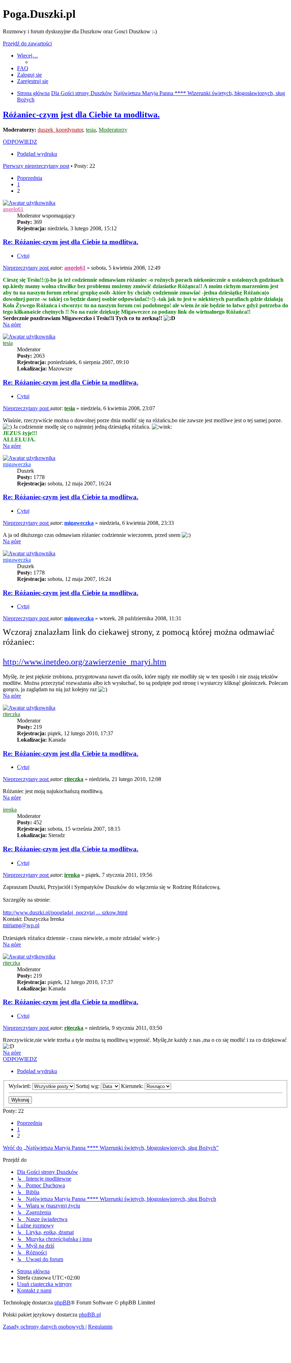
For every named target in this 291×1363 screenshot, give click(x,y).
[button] (29, 178)
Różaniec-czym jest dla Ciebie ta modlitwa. (81, 114)
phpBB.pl (90, 1315)
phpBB (62, 1302)
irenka (10, 810)
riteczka (11, 714)
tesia (91, 130)
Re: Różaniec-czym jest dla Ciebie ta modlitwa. (70, 242)
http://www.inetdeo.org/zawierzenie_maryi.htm (84, 661)
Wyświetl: (20, 1086)
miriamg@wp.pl (21, 925)
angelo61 (13, 209)
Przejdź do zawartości (27, 43)
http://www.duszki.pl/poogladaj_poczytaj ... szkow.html (65, 912)
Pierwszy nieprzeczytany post (36, 166)
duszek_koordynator (60, 130)
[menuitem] (22, 68)
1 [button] (18, 184)
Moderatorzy (113, 130)
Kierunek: (133, 1086)
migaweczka (17, 464)
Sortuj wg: (88, 1086)
